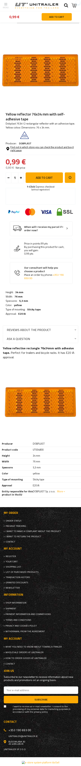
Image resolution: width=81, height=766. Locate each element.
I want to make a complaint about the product (33, 531)
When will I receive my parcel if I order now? (43, 228)
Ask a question (18, 338)
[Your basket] (74, 5)
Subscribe (41, 699)
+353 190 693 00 (19, 730)
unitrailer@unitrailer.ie (23, 736)
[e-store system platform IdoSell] (40, 762)
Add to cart (44, 178)
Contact (10, 542)
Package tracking (16, 526)
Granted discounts (17, 582)
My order (11, 513)
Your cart (12, 561)
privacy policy (41, 712)
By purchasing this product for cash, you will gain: (44, 248)
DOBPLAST (25, 143)
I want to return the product (23, 536)
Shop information (15, 603)
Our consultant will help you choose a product (44, 273)
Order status (13, 521)
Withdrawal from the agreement (25, 631)
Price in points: (32, 243)
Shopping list (13, 567)
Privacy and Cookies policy (21, 626)
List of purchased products (22, 572)
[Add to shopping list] (70, 177)
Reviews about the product (29, 329)
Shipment (10, 608)
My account (13, 549)
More (60, 491)
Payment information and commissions (28, 614)
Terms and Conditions (18, 620)
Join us (9, 671)
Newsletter (13, 588)
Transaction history (18, 577)
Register (11, 556)
